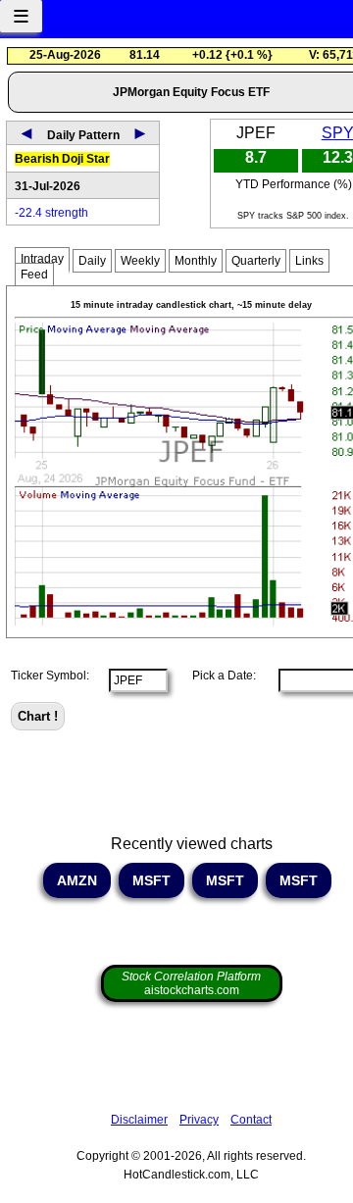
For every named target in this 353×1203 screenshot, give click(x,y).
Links (309, 261)
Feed (34, 274)
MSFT (151, 880)
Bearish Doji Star (62, 159)
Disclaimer (139, 1120)
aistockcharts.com (191, 983)
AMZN (77, 880)
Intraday (42, 259)
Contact (251, 1120)
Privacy (199, 1120)
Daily (92, 261)
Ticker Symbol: (50, 675)
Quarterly (255, 261)
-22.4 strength (51, 213)
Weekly (140, 261)
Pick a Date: (218, 675)
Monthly (196, 261)
